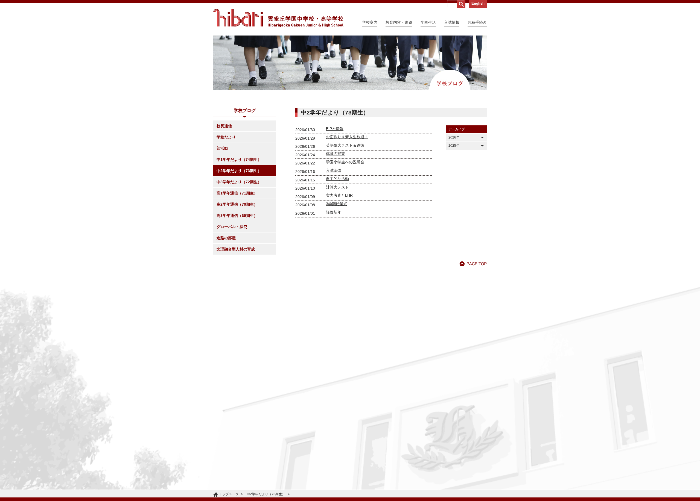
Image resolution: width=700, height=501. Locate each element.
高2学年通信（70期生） (237, 204)
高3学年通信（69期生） (237, 215)
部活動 (222, 148)
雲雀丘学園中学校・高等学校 (278, 18)
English (478, 3)
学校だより (226, 137)
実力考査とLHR (339, 195)
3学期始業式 (336, 204)
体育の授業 (335, 153)
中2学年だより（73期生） (239, 171)
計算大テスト (337, 187)
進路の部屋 (226, 238)
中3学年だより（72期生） (239, 182)
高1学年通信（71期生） (237, 193)
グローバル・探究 (232, 227)
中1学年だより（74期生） (239, 159)
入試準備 (333, 170)
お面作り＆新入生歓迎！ (347, 137)
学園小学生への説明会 (345, 162)
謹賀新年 (333, 212)
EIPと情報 (334, 128)
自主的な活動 (337, 178)
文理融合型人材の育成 (236, 249)
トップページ (228, 494)
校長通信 (224, 126)
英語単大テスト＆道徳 (345, 145)
